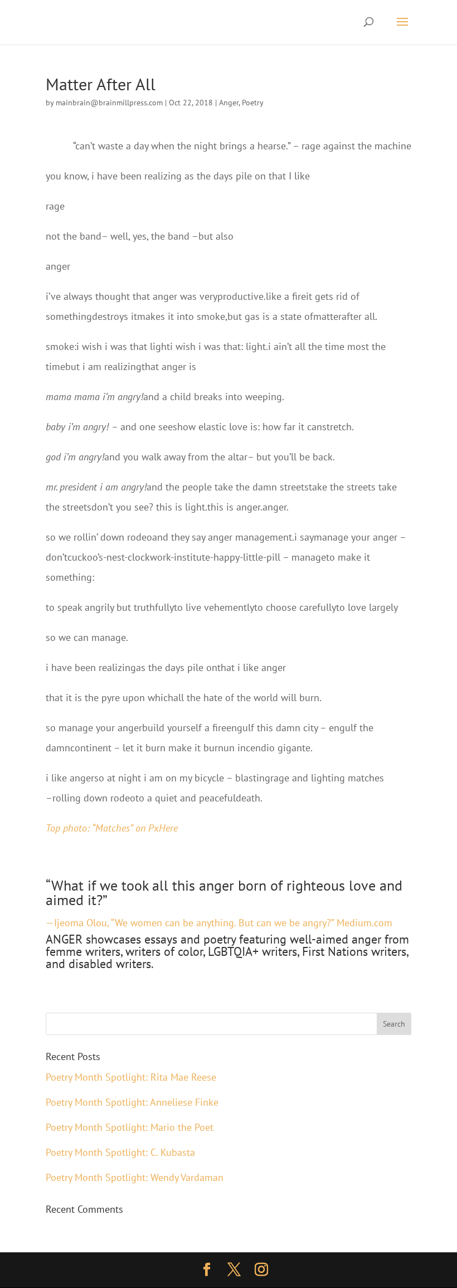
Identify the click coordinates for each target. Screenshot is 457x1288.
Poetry (253, 103)
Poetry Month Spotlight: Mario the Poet (129, 1127)
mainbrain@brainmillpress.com (109, 103)
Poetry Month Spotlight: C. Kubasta (120, 1152)
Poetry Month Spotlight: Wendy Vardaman (134, 1177)
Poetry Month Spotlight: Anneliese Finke (132, 1102)
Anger (229, 103)
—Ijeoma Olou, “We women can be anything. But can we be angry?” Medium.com (219, 922)
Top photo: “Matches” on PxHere (112, 828)
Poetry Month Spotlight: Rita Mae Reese (131, 1077)
